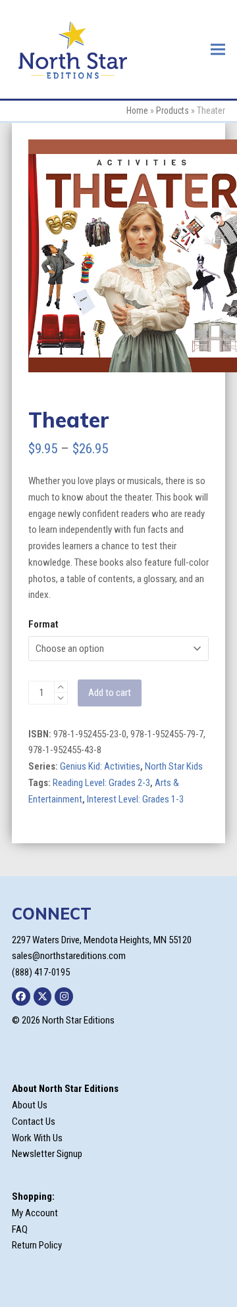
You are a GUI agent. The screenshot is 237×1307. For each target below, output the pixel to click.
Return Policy (37, 1245)
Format (43, 624)
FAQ (20, 1229)
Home (137, 110)
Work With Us (37, 1138)
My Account (35, 1213)
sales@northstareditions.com (69, 956)
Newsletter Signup (47, 1154)
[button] (218, 49)
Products (172, 110)
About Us (29, 1105)
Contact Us (33, 1121)
